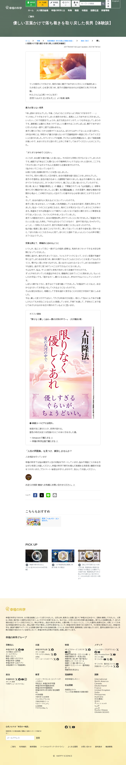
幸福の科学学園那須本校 (44, 686)
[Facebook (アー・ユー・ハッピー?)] (57, 659)
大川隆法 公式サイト (13, 652)
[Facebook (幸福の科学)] (19, 649)
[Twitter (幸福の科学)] (16, 649)
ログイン (65, 3)
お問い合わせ (86, 747)
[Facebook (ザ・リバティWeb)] (55, 654)
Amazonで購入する (42, 438)
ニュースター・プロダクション (105, 649)
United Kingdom (102, 690)
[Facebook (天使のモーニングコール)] (117, 666)
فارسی (97, 708)
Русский (100, 703)
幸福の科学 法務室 (13, 661)
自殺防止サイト (70, 690)
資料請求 (31, 3)
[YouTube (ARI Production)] (114, 654)
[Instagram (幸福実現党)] (25, 679)
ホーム (30, 10)
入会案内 (42, 3)
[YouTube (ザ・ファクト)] (105, 659)
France (97, 688)
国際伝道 (94, 10)
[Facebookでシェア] (35, 495)
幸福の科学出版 (41, 649)
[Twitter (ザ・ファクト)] (108, 659)
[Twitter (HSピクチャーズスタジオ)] (86, 649)
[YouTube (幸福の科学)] (22, 649)
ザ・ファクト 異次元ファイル (104, 664)
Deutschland (100, 686)
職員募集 (109, 747)
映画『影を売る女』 (72, 670)
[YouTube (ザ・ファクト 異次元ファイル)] (117, 664)
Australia (98, 697)
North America (101, 681)
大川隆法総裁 (42, 10)
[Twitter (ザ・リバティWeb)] (52, 654)
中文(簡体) (98, 699)
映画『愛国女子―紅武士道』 (75, 656)
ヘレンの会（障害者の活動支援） (77, 692)
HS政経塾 (39, 694)
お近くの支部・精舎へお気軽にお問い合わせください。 (50, 485)
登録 (38, 738)
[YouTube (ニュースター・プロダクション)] (99, 652)
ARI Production (101, 654)
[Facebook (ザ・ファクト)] (111, 659)
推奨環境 (33, 747)
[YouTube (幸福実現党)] (22, 679)
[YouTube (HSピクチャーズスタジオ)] (66, 652)
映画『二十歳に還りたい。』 (75, 663)
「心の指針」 (87, 186)
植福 (75, 3)
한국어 (97, 701)
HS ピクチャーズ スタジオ (74, 649)
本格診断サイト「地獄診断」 (16, 665)
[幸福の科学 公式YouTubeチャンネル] (73, 727)
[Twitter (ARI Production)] (111, 654)
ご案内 (31, 17)
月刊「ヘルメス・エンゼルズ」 (43, 98)
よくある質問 (73, 747)
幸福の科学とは (58, 10)
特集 (70, 10)
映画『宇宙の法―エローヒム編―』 (77, 654)
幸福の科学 (10, 649)
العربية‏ (96, 705)
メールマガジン (11, 654)
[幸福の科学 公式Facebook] (66, 727)
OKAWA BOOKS (101, 712)
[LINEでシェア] (48, 495)
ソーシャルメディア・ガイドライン (52, 747)
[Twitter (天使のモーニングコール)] (114, 666)
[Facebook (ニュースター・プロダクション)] (95, 652)
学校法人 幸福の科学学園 (45, 683)
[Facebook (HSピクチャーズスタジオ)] (89, 649)
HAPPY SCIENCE (64, 756)
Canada (98, 683)
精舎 (60, 186)
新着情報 (105, 10)
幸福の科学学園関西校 (44, 688)
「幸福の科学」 (46, 186)
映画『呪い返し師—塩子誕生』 (76, 659)
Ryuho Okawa (101, 710)
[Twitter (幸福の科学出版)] (49, 649)
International (100, 679)
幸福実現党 (10, 679)
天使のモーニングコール (103, 666)
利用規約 (22, 747)
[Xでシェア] (42, 495)
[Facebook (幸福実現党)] (19, 679)
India (96, 692)
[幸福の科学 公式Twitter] (70, 727)
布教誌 (85, 10)
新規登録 (54, 3)
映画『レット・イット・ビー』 (74, 661)
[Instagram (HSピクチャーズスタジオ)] (69, 652)
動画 (77, 10)
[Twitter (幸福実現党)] (16, 679)
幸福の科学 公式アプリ (14, 663)
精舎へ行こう (11, 656)
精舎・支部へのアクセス (14, 658)
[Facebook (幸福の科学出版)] (52, 649)
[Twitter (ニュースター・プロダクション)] (117, 649)
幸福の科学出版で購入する (45, 441)
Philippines (100, 694)
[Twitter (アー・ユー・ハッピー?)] (54, 659)
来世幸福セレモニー (72, 679)
